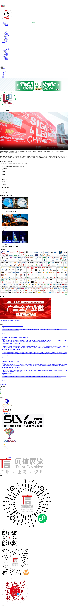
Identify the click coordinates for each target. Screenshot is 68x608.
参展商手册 (6, 41)
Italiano (3, 77)
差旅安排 (6, 32)
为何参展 (6, 39)
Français (3, 76)
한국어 (3, 73)
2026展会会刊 (7, 49)
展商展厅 (66, 294)
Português (3, 75)
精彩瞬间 (6, 25)
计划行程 (6, 36)
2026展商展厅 (7, 35)
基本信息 (6, 24)
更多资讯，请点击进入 (3, 384)
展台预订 (6, 38)
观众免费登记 (7, 51)
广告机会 (6, 40)
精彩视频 (6, 26)
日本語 (3, 72)
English (4, 68)
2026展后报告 (7, 48)
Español (3, 74)
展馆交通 (6, 34)
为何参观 (6, 33)
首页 (2, 21)
